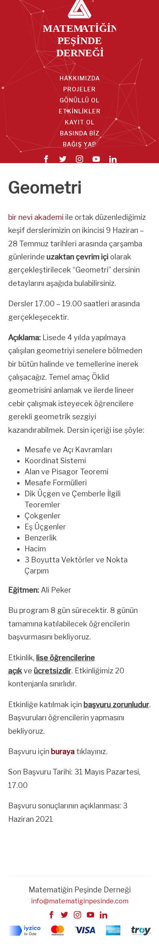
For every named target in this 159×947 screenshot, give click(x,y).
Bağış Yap (79, 144)
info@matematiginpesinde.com (79, 901)
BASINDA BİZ (79, 133)
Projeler (79, 89)
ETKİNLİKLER (80, 111)
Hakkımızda (80, 78)
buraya (63, 751)
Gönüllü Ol (79, 100)
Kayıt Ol (80, 122)
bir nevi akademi (36, 217)
